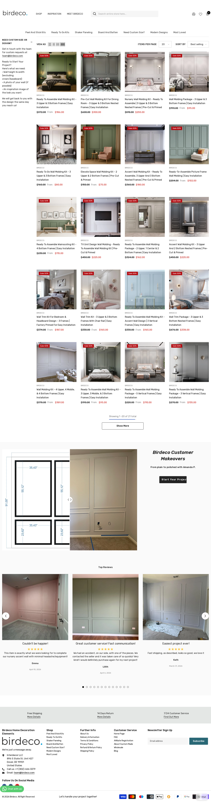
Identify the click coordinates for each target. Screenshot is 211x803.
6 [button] (102, 687)
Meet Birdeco (75, 13)
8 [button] (109, 687)
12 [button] (124, 687)
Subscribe (198, 741)
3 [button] (90, 687)
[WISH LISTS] (200, 14)
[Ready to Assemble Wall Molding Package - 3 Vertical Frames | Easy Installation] (189, 362)
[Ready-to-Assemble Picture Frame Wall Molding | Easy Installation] (189, 144)
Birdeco (40, 95)
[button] (50, 44)
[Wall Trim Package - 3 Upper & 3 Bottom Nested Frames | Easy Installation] (189, 289)
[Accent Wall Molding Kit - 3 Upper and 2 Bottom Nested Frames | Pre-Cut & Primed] (189, 217)
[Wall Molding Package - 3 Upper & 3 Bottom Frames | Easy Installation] (189, 72)
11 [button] (120, 687)
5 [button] (98, 687)
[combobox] (127, 14)
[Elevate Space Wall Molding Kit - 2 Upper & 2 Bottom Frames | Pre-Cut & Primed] (101, 144)
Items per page (147, 44)
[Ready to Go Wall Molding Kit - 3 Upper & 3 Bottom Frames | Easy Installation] (57, 144)
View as (41, 44)
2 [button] (87, 687)
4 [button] (94, 687)
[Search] (124, 14)
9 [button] (113, 687)
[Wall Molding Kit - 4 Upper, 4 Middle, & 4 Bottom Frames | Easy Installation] (57, 362)
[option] (35, 622)
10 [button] (117, 687)
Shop (39, 13)
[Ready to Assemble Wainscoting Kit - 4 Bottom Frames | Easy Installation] (57, 217)
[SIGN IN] (193, 14)
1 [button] (83, 687)
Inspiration (54, 13)
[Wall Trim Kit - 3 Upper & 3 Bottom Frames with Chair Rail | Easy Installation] (101, 289)
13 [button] (128, 687)
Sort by (180, 44)
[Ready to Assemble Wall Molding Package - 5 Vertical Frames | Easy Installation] (145, 362)
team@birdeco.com (12, 55)
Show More (123, 425)
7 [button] (105, 687)
